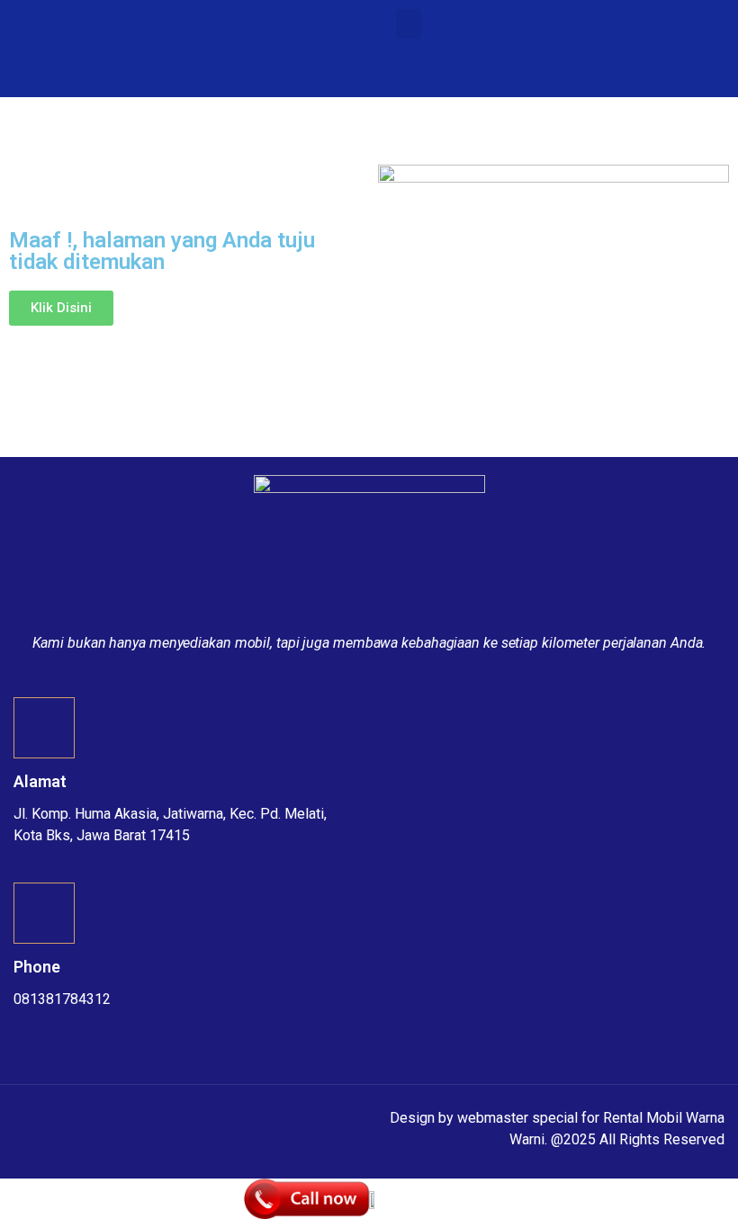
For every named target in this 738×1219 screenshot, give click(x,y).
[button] (408, 24)
